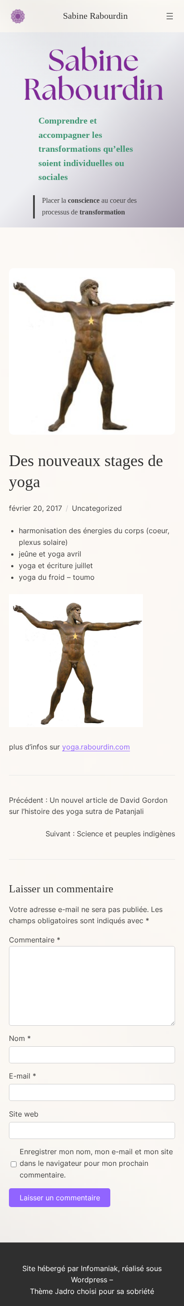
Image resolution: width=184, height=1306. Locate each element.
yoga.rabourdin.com (96, 746)
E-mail (22, 1075)
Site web (23, 1113)
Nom (20, 1038)
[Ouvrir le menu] (169, 16)
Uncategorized (97, 508)
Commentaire (34, 939)
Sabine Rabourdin (95, 16)
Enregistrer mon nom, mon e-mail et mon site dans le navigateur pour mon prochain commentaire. (96, 1163)
